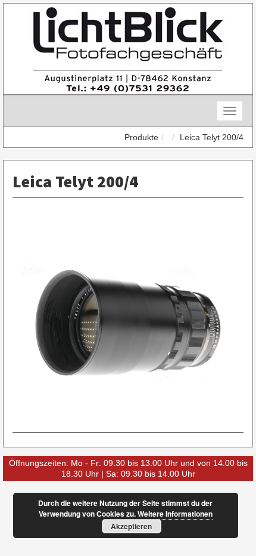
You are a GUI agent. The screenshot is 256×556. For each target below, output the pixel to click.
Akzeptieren (131, 526)
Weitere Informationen (175, 513)
